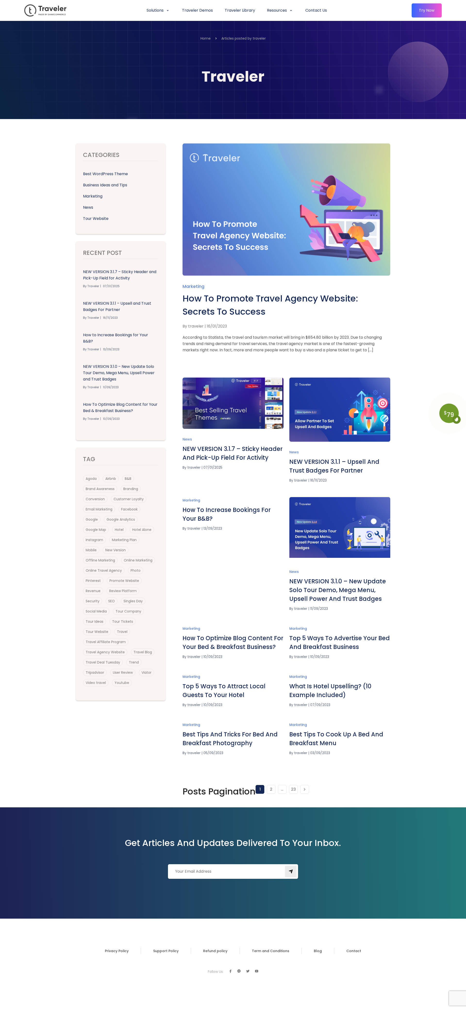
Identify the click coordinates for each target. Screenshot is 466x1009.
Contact (353, 951)
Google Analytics (121, 519)
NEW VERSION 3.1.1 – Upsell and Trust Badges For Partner (117, 306)
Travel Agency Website (105, 652)
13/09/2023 (212, 528)
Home (205, 38)
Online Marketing (138, 560)
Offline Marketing (100, 560)
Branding (130, 488)
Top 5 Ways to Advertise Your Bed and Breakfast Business (339, 642)
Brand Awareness (100, 488)
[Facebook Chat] (239, 971)
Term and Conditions (270, 951)
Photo (136, 570)
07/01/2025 (212, 467)
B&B (128, 478)
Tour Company (128, 611)
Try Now (426, 10)
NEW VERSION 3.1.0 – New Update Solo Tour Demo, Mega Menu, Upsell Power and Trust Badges (119, 373)
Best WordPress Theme (105, 174)
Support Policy (166, 951)
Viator (146, 672)
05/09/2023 (213, 752)
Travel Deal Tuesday (103, 662)
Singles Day (133, 601)
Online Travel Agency (104, 570)
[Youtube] (256, 971)
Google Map (96, 529)
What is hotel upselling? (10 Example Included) (330, 690)
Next (304, 789)
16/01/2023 (217, 326)
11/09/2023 (319, 608)
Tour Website (95, 218)
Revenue (93, 590)
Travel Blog (142, 652)
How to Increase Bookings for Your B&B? (115, 338)
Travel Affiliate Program (106, 641)
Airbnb (110, 478)
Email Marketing (99, 509)
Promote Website (124, 580)
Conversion (95, 499)
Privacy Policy (117, 951)
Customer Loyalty (129, 499)
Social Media (96, 611)
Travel (122, 631)
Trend (134, 662)
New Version (115, 550)
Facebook (129, 509)
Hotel (119, 529)
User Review (123, 672)
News (88, 207)
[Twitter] (248, 971)
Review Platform (123, 590)
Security (93, 601)
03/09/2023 (320, 752)
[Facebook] (230, 971)
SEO (111, 601)
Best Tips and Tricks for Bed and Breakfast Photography (230, 738)
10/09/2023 (212, 656)
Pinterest (93, 580)
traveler (196, 326)
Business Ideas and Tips (105, 185)
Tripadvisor (95, 672)
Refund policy (215, 951)
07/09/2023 (320, 704)
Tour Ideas (94, 621)
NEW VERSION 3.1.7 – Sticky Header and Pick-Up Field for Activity (119, 275)
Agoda (91, 478)
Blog (318, 951)
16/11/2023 (318, 480)
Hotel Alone (141, 529)
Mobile (91, 550)
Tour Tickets (122, 621)
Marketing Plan (124, 539)
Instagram (94, 539)
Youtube (122, 682)
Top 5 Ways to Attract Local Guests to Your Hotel (224, 690)
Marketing (92, 196)
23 (293, 789)
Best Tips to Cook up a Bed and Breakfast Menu (336, 738)
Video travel (96, 682)
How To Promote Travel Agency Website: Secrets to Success (270, 305)
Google (92, 519)
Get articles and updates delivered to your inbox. (233, 843)
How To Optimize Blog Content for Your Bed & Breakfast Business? (120, 408)
